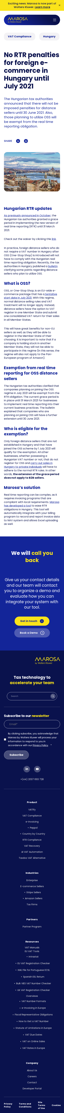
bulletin (53, 266)
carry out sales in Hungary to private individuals (28, 465)
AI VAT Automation (32, 852)
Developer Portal (32, 1088)
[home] (18, 20)
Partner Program (32, 926)
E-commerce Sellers (32, 886)
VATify (32, 809)
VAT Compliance (32, 815)
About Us (32, 1070)
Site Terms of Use (41, 1105)
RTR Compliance (32, 839)
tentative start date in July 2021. (30, 296)
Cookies (56, 1105)
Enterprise (32, 880)
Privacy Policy (40, 745)
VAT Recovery (32, 845)
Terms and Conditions (25, 1105)
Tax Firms (32, 904)
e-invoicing (32, 821)
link (54, 239)
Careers (32, 1076)
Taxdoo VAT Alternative (32, 858)
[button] (54, 20)
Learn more (42, 7)
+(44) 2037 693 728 (32, 779)
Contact (32, 1082)
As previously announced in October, (27, 215)
